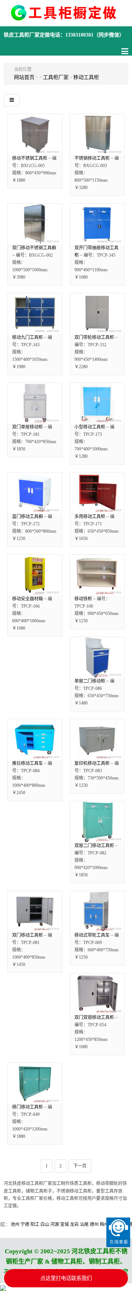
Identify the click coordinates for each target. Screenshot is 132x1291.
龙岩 (65, 1224)
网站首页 (24, 77)
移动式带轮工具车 (92, 935)
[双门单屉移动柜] (35, 403)
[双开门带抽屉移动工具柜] (97, 224)
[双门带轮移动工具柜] (97, 313)
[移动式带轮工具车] (97, 911)
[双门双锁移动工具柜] (97, 993)
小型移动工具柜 (89, 427)
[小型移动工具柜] (97, 403)
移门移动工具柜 (27, 1107)
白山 (35, 1224)
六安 (104, 1224)
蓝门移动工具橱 (27, 516)
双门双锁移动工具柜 (94, 1017)
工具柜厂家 (56, 77)
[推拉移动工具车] (35, 739)
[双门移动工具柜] (35, 911)
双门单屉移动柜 (27, 427)
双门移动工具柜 (27, 935)
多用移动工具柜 (89, 516)
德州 (85, 1224)
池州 (5, 1224)
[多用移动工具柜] (97, 492)
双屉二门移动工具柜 (94, 845)
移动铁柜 (83, 598)
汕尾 (75, 1224)
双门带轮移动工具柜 (94, 337)
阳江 (25, 1224)
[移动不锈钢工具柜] (35, 134)
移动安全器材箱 (27, 598)
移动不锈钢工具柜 (29, 158)
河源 (45, 1224)
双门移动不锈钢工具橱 (34, 247)
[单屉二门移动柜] (97, 657)
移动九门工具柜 (27, 337)
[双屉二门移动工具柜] (97, 821)
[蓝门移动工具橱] (35, 492)
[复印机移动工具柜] (97, 739)
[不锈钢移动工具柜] (97, 134)
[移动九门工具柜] (35, 313)
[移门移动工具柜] (35, 1083)
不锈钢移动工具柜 (92, 158)
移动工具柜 (86, 77)
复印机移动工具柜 (92, 763)
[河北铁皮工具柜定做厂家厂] (66, 17)
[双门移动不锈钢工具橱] (35, 224)
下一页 (80, 1166)
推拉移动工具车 (27, 763)
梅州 (95, 1224)
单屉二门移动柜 (89, 681)
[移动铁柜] (97, 575)
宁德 (15, 1224)
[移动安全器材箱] (35, 575)
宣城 (55, 1224)
